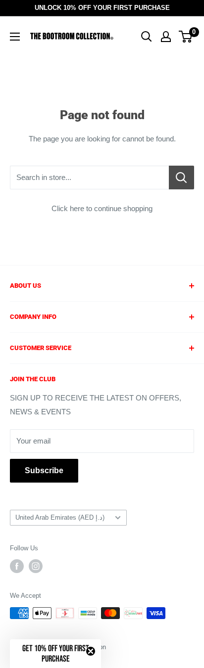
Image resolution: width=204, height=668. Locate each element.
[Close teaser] (91, 651)
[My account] (166, 36)
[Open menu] (15, 37)
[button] (55, 653)
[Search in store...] (181, 177)
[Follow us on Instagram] (36, 566)
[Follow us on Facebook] (17, 566)
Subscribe (44, 470)
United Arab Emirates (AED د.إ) (59, 517)
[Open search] (146, 36)
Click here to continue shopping (102, 208)
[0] (186, 37)
